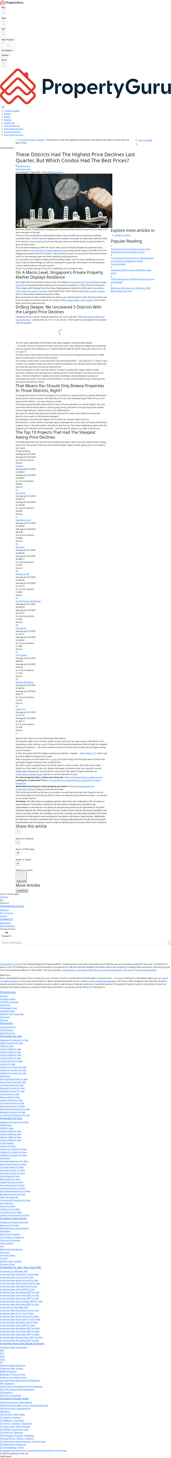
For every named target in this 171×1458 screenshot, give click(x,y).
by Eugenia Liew (23, 169)
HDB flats (92, 970)
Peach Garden (6, 1243)
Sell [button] (3, 29)
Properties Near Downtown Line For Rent (19, 1310)
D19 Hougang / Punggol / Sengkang (17, 1435)
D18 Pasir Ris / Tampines (11, 1432)
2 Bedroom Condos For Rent (13, 1149)
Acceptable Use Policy (10, 1450)
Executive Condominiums (110, 970)
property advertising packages (101, 981)
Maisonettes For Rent (10, 1179)
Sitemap (4, 1020)
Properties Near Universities (13, 1347)
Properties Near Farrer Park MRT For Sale (19, 1295)
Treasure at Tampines (10, 1240)
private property (122, 235)
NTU (2, 1353)
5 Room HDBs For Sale (10, 1058)
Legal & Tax (9, 122)
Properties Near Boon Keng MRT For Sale (19, 1304)
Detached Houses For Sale (12, 1106)
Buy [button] (3, 7)
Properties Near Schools (11, 1368)
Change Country (7, 929)
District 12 (91, 753)
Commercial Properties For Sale (15, 1115)
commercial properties (145, 970)
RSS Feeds (5, 1017)
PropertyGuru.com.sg (10, 964)
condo (54, 759)
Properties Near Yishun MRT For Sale (17, 1289)
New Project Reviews (10, 1234)
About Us (4, 910)
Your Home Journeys (13, 134)
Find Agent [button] (7, 50)
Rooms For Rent (7, 1206)
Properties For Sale (11, 1036)
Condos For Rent (8, 1146)
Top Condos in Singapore (12, 1237)
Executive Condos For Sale (12, 1088)
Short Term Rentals (9, 1197)
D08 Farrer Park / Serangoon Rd (15, 1408)
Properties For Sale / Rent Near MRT (20, 1267)
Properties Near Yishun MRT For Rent (17, 1325)
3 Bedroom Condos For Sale (13, 1070)
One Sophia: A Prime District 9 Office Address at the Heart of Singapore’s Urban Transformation (132, 261)
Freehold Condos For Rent (12, 1173)
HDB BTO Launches (9, 1002)
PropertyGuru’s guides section (88, 777)
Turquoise (5, 1252)
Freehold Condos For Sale (12, 1091)
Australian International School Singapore (20, 1380)
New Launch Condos (9, 1225)
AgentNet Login (7, 1011)
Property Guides (12, 110)
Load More (22, 890)
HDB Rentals (6, 1125)
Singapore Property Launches (14, 1222)
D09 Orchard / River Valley (12, 1414)
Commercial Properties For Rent (15, 1200)
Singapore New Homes (13, 1218)
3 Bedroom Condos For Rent (13, 1152)
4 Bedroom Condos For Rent (13, 1155)
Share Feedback (7, 926)
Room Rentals (6, 1203)
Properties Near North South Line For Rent (20, 1319)
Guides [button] (5, 55)
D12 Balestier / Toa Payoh (12, 1420)
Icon (2, 1246)
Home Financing (11, 125)
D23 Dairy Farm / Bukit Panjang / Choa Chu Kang (23, 1441)
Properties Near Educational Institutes (22, 1343)
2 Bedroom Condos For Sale (13, 1067)
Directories (6, 1023)
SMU (2, 1356)
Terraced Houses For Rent (12, 1185)
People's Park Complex (11, 1261)
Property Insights (12, 131)
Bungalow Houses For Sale (12, 1112)
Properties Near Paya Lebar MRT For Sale (19, 1298)
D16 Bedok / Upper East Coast (14, 1429)
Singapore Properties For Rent (14, 1122)
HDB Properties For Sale (11, 1043)
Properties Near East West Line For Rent (19, 1322)
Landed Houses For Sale (11, 1100)
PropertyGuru (8, 992)
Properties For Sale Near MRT (14, 1271)
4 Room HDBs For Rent (11, 1137)
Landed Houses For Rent (11, 1182)
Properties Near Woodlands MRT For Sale (19, 1292)
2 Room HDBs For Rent (11, 1131)
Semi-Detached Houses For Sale (15, 1109)
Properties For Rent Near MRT (14, 1307)
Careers (3, 916)
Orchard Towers (7, 1255)
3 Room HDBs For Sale (10, 1052)
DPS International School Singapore (17, 1389)
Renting (7, 119)
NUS (2, 1350)
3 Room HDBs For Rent (11, 1134)
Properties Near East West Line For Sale (18, 1286)
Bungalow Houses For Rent (13, 1194)
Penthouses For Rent (10, 1176)
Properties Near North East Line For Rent (19, 1316)
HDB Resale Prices (8, 1008)
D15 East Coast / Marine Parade (15, 1426)
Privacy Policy (42, 1450)
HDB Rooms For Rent (10, 1209)
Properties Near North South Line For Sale (20, 1283)
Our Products (6, 913)
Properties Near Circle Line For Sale (16, 1277)
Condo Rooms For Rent (11, 1212)
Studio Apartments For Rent (13, 1164)
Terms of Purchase (58, 1450)
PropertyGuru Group (12, 906)
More (4, 60)
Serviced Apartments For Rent (14, 1161)
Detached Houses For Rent (12, 1188)
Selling (7, 116)
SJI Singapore (6, 1392)
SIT (1, 1362)
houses (126, 970)
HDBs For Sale (6, 1046)
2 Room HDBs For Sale (10, 1049)
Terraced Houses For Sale (12, 1103)
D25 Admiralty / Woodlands (13, 1444)
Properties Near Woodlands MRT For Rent (20, 1328)
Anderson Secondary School (13, 1377)
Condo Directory (8, 1027)
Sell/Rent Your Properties (12, 1014)
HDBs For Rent (7, 1128)
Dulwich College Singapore (12, 1365)
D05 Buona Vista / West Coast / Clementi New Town (24, 1405)
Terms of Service (28, 1450)
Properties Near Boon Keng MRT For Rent (19, 1340)
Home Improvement (13, 128)
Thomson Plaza (7, 1264)
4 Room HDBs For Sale (10, 1055)
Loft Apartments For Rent (12, 1167)
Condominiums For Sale (11, 1061)
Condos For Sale (7, 1064)
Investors (58, 172)
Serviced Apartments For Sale (14, 1079)
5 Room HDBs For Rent (11, 1140)
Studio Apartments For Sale (13, 1082)
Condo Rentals (7, 1143)
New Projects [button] (8, 39)
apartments (81, 970)
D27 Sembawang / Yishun (12, 1447)
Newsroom (5, 923)
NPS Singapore (7, 1383)
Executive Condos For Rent (12, 1170)
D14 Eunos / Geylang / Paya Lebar (16, 1423)
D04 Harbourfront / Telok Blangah (16, 1402)
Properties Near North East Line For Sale (19, 1280)
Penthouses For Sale (9, 1094)
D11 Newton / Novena (10, 1417)
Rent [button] (4, 18)
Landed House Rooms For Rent (14, 1215)
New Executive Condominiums (14, 1228)
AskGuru (4, 996)
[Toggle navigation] (3, 107)
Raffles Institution (8, 1371)
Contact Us (6, 919)
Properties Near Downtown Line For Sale (19, 1274)
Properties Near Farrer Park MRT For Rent (20, 1331)
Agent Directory (7, 1033)
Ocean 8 (4, 1258)
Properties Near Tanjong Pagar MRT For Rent (21, 1337)
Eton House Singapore (10, 1395)
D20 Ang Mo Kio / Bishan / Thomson (17, 1438)
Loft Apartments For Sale (12, 1085)
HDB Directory (7, 1030)
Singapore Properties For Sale (14, 1040)
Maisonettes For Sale (10, 1097)
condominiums (68, 970)
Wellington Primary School (12, 1374)
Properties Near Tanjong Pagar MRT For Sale (21, 1301)
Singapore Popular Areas (14, 1398)
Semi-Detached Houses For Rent (15, 1191)
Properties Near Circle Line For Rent (17, 1313)
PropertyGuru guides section (29, 774)
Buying (7, 113)
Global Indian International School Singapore (21, 1386)
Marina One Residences (11, 1249)
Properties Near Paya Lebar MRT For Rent (19, 1334)
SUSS (2, 1359)
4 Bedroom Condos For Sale (13, 1073)
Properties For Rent (11, 1118)
